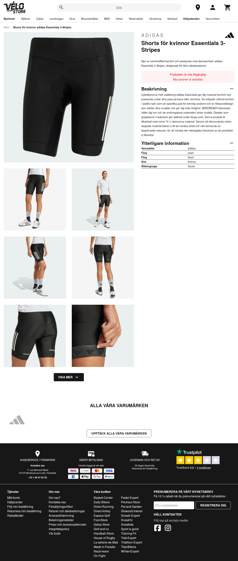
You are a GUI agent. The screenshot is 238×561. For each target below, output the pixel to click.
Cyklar (40, 18)
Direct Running (104, 506)
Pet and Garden (131, 506)
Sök (119, 7)
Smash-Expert (130, 515)
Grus (72, 18)
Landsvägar (56, 18)
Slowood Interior (132, 511)
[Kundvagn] (227, 7)
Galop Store (102, 524)
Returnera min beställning (24, 511)
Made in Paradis (104, 547)
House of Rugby (104, 538)
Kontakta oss (37, 465)
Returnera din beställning (144, 468)
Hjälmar (25, 18)
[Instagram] (168, 528)
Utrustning (155, 18)
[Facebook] (157, 528)
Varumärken (213, 18)
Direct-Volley (102, 511)
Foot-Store (101, 520)
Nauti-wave (101, 551)
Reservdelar (136, 18)
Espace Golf (102, 515)
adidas (152, 35)
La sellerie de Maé (106, 542)
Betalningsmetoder (61, 520)
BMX (107, 18)
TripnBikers (128, 547)
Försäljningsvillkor (61, 506)
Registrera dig (213, 505)
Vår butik (54, 533)
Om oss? (54, 497)
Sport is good (130, 529)
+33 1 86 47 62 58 (37, 477)
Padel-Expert (129, 497)
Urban (119, 18)
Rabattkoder (15, 515)
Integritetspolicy (59, 529)
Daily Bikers (102, 502)
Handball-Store (104, 533)
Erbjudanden (191, 18)
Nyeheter (9, 18)
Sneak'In (127, 520)
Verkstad (172, 18)
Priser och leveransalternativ (67, 524)
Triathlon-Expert (131, 542)
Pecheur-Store (130, 502)
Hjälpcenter (14, 502)
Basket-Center (103, 497)
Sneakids (127, 524)
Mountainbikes (89, 18)
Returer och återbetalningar (67, 511)
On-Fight (99, 556)
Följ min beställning (20, 506)
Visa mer (65, 377)
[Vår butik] (198, 7)
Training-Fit (128, 533)
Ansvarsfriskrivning (61, 515)
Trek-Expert (128, 538)
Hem (6, 27)
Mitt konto (13, 497)
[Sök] (61, 7)
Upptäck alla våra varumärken (119, 433)
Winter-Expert (130, 551)
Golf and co (101, 529)
